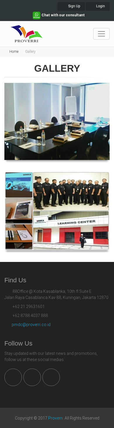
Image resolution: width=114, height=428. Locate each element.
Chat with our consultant (63, 15)
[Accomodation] (57, 120)
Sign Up (73, 6)
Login (100, 6)
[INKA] (57, 211)
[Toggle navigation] (101, 34)
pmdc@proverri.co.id (31, 324)
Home (13, 52)
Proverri (55, 418)
